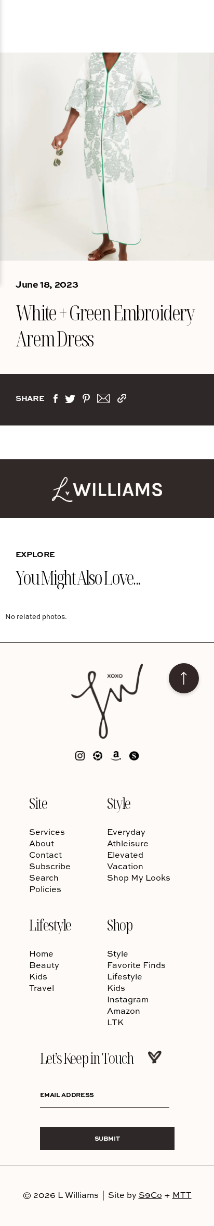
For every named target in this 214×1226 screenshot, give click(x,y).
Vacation (125, 866)
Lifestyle (50, 924)
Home (41, 953)
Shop (119, 924)
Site (38, 802)
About (41, 843)
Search (44, 877)
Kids (38, 976)
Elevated (125, 854)
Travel (41, 987)
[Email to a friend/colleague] (103, 400)
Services (47, 831)
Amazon (123, 1010)
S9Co (150, 1195)
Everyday (126, 831)
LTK (115, 1022)
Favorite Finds (136, 965)
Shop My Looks (138, 877)
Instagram (128, 999)
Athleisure (128, 843)
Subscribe (50, 866)
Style (118, 802)
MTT (182, 1195)
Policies (45, 889)
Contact (45, 854)
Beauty (44, 965)
